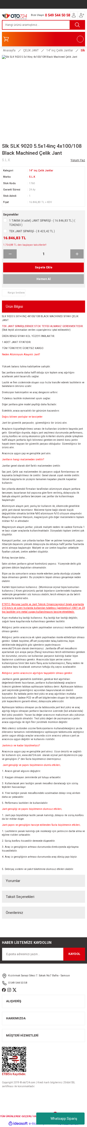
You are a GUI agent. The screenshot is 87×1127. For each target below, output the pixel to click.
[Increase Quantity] (77, 254)
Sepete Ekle (43, 267)
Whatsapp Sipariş (64, 1118)
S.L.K (32, 176)
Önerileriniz (14, 912)
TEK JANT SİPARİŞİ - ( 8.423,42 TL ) (32, 231)
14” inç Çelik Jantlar (41, 170)
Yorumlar (13, 881)
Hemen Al (43, 279)
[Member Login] (74, 15)
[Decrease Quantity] (10, 254)
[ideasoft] (18, 1123)
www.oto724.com (11, 648)
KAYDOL (74, 954)
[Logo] (14, 16)
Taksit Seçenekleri (20, 897)
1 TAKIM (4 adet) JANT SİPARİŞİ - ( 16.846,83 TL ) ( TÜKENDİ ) (42, 223)
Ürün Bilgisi (14, 306)
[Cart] (43, 39)
